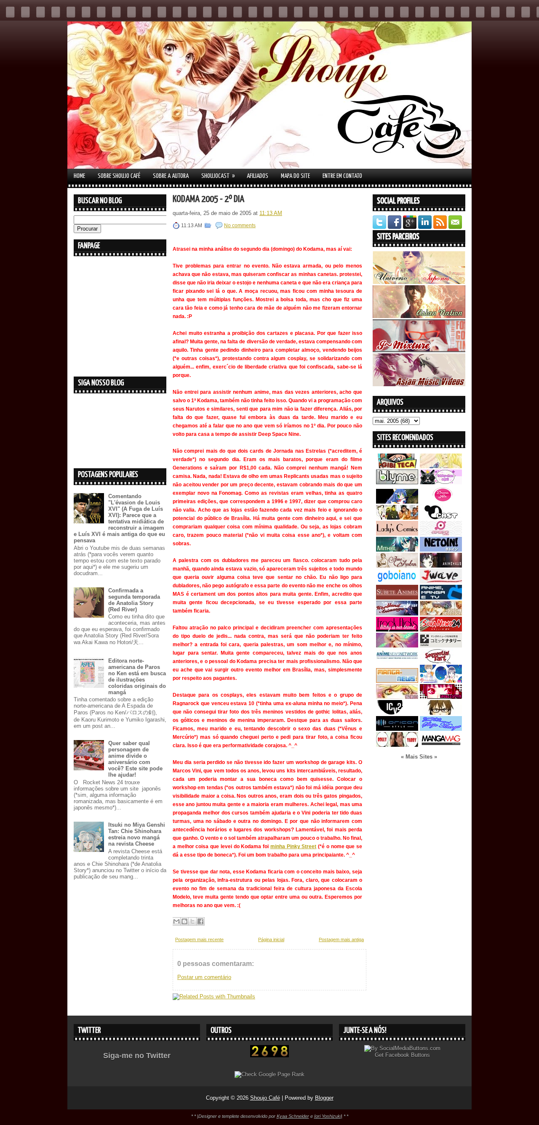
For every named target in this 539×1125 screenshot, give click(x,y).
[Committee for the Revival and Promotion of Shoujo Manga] (441, 729)
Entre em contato (342, 176)
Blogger (324, 1098)
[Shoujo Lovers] (441, 681)
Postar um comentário (204, 977)
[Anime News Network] (397, 661)
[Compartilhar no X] (192, 921)
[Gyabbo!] (397, 502)
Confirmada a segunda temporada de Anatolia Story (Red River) (134, 600)
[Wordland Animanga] (397, 613)
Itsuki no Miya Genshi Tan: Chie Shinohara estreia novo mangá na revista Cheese (136, 834)
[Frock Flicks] (397, 629)
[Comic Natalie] (441, 645)
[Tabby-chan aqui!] (441, 482)
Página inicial (271, 939)
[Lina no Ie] (441, 466)
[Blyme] (397, 482)
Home (79, 176)
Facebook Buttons (407, 1055)
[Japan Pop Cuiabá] (441, 534)
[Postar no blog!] (184, 921)
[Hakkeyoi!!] (441, 713)
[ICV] (397, 713)
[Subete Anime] (397, 597)
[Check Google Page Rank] (269, 1074)
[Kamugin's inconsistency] (397, 645)
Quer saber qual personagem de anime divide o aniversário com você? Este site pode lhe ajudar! (135, 759)
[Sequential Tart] (441, 661)
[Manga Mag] (441, 745)
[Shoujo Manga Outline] (397, 697)
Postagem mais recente (199, 939)
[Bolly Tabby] (397, 745)
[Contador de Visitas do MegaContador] (269, 1055)
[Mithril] (397, 550)
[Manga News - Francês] (397, 681)
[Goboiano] (397, 581)
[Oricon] (397, 729)
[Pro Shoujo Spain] (441, 697)
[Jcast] (441, 518)
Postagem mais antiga (341, 939)
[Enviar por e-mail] (176, 921)
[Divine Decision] (441, 613)
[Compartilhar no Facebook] (200, 921)
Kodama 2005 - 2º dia (208, 199)
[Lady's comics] (397, 534)
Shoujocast (218, 175)
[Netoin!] (441, 550)
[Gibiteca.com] (397, 466)
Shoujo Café (265, 1098)
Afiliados (257, 176)
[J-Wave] (441, 581)
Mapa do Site (295, 176)
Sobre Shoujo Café (119, 176)
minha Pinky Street (293, 846)
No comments (240, 225)
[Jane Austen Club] (397, 565)
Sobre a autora (171, 176)
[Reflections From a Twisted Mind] (397, 518)
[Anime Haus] (441, 565)
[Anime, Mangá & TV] (441, 597)
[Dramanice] (441, 502)
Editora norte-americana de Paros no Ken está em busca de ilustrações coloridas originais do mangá (137, 676)
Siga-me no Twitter (137, 1055)
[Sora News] (441, 629)
